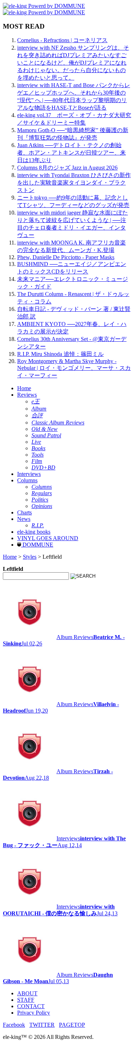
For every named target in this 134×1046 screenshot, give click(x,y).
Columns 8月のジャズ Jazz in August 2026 (67, 168)
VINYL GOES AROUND (47, 538)
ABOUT (27, 993)
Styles (29, 557)
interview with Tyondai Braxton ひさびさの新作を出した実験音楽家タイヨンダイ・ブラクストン (74, 182)
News (23, 519)
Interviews (29, 474)
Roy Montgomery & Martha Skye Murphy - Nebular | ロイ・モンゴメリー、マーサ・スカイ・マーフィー (74, 368)
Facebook (14, 1025)
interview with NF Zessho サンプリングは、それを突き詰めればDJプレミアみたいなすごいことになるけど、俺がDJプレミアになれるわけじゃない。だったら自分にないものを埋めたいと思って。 (73, 63)
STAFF (25, 1000)
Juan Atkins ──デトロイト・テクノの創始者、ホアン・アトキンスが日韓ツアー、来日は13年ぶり (71, 152)
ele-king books (33, 532)
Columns (27, 480)
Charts (24, 512)
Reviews (27, 395)
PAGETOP (72, 1025)
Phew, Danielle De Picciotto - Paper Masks (65, 257)
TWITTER (42, 1025)
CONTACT (31, 1006)
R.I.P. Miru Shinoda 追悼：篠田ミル (60, 354)
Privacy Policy (33, 1013)
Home (24, 388)
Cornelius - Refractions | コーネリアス (62, 40)
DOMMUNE (37, 545)
